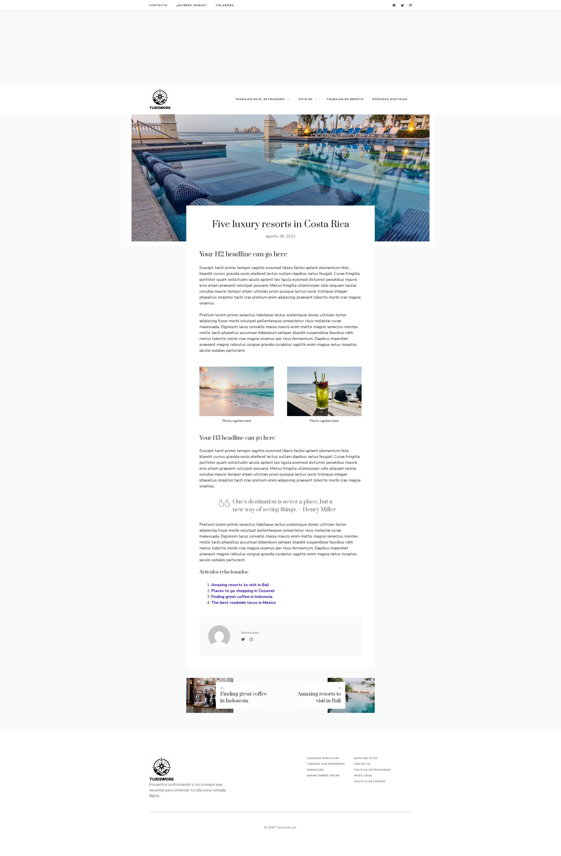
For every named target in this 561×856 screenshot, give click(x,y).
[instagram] (410, 5)
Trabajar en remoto (345, 99)
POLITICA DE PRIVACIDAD (372, 770)
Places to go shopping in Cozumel (243, 590)
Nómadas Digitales (390, 99)
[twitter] (402, 5)
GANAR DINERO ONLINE (323, 775)
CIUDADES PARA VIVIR (323, 758)
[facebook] (394, 5)
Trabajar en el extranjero (260, 99)
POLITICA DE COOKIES (370, 781)
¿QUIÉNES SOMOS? (191, 5)
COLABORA (225, 5)
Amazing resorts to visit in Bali (240, 584)
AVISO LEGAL (363, 775)
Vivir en (305, 99)
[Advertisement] (280, 47)
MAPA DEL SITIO (365, 758)
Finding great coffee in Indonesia (241, 596)
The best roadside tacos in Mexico (243, 602)
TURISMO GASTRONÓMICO (326, 764)
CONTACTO (158, 5)
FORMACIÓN (315, 770)
